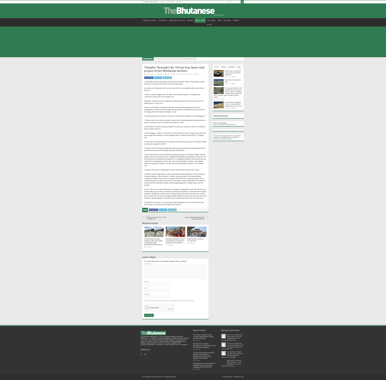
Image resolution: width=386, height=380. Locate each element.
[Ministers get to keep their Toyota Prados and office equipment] (219, 73)
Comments (231, 67)
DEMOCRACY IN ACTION (177, 20)
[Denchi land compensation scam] (219, 82)
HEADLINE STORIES (149, 20)
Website (146, 294)
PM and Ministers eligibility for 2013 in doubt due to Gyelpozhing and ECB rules (233, 104)
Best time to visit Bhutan (230, 137)
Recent (224, 67)
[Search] (242, 1)
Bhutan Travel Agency (220, 136)
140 (234, 108)
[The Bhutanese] (193, 10)
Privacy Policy (170, 2)
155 (223, 99)
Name (146, 282)
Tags (238, 67)
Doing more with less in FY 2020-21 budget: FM (156, 217)
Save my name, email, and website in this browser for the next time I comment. (170, 300)
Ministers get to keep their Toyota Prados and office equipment (233, 72)
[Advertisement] (193, 42)
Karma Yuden (149, 74)
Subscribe (178, 2)
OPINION (236, 20)
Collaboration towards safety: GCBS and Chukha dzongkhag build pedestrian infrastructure (153, 242)
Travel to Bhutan (226, 139)
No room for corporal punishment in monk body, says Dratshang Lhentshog (204, 345)
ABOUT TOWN (200, 20)
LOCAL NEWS (211, 20)
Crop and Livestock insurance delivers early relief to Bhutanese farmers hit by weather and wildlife (203, 355)
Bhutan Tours (232, 136)
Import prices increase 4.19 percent (195, 240)
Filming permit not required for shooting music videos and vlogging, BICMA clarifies (204, 365)
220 (234, 76)
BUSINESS (190, 20)
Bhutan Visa (217, 139)
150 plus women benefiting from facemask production (194, 217)
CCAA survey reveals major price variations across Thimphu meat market (175, 59)
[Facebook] (228, 2)
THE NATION (162, 20)
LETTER (209, 25)
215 (234, 84)
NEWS (219, 20)
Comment (147, 264)
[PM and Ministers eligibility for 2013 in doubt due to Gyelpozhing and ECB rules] (219, 105)
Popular (216, 67)
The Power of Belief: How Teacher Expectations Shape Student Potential (203, 336)
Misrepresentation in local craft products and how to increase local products (175, 241)
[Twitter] (230, 2)
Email (146, 288)
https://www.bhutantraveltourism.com (225, 124)
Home (162, 2)
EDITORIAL (227, 20)
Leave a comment (183, 74)
